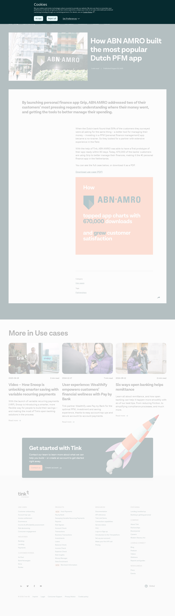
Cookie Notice (87, 12)
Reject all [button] (52, 18)
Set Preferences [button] (70, 18)
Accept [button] (38, 18)
